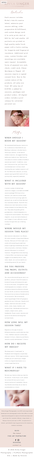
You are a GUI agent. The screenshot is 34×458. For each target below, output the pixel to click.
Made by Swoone (20, 455)
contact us (17, 445)
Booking (17, 442)
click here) (19, 248)
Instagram (16, 353)
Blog (17, 430)
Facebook (7, 353)
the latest (17, 433)
